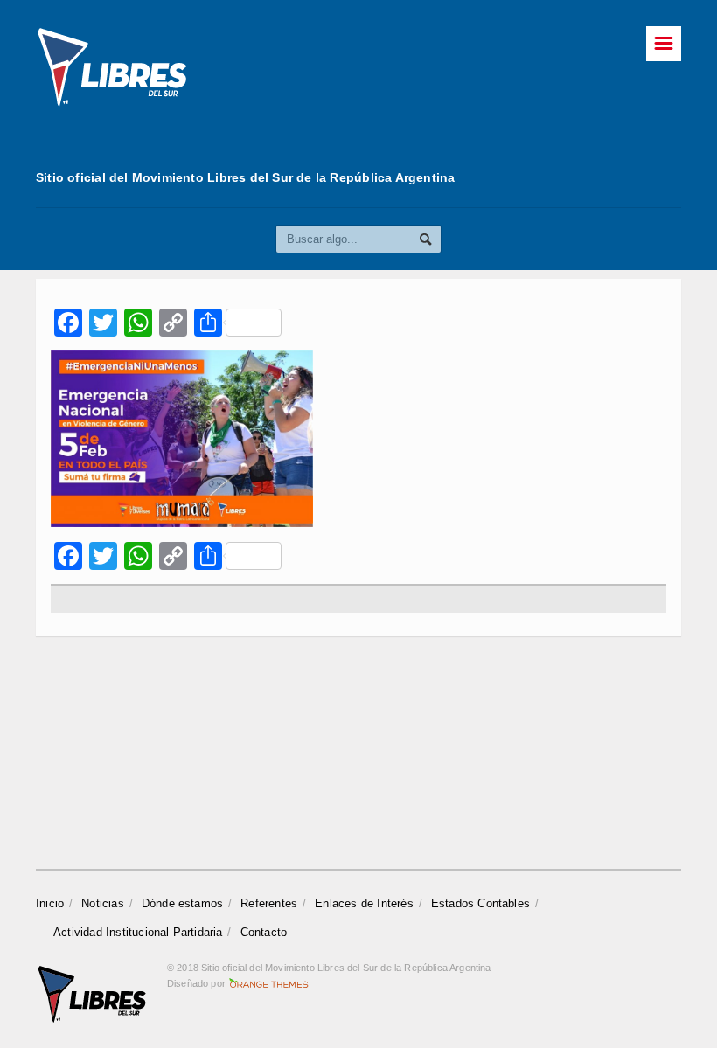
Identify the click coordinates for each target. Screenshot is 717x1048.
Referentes (268, 903)
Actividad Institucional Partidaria (138, 932)
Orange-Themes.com (269, 983)
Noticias (102, 903)
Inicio (50, 903)
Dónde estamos (183, 903)
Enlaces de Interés (364, 903)
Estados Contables (480, 903)
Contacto (264, 932)
